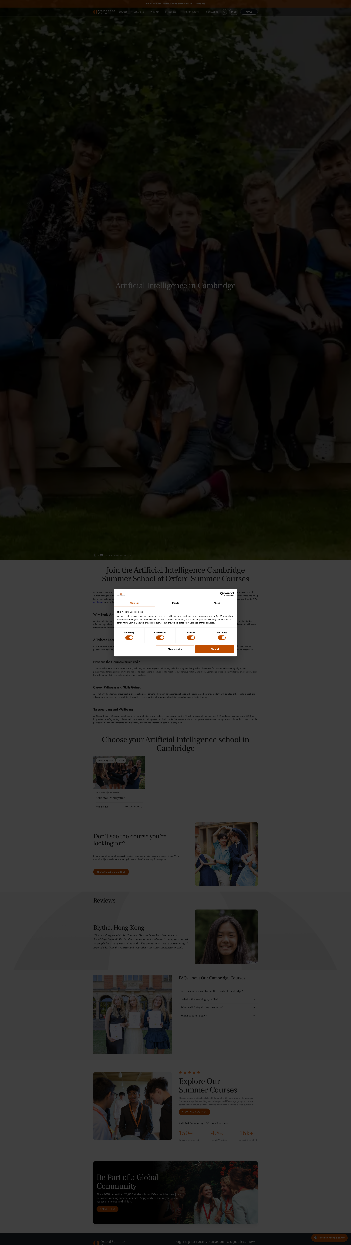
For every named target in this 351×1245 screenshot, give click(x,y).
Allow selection (175, 649)
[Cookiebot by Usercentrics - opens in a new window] (222, 594)
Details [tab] (175, 603)
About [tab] (217, 603)
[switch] (160, 637)
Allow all (215, 649)
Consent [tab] (134, 603)
